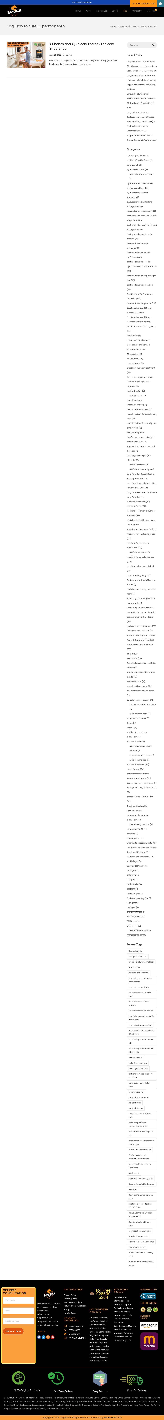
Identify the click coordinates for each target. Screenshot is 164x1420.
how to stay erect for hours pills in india (141, 1050)
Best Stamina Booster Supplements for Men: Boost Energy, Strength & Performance (141, 135)
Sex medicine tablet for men (140, 644)
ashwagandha (133, 165)
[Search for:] (142, 45)
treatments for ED (135, 829)
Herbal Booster (133, 400)
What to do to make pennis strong (141, 1263)
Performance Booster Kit (138, 630)
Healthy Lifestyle (134, 391)
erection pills (134, 967)
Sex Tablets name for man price (141, 1197)
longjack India (135, 1103)
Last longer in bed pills (136, 455)
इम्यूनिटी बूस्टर (132, 861)
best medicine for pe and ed (140, 285)
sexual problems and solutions (140, 690)
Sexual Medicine (134, 681)
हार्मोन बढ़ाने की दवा (134, 935)
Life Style (131, 460)
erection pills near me (138, 973)
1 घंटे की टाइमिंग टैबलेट (136, 155)
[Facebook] (39, 1337)
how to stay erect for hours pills (141, 1041)
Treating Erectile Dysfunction (140, 797)
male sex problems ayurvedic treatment (138, 1124)
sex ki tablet (134, 1173)
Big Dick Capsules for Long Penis (141, 326)
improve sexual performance (143, 704)
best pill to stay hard (138, 956)
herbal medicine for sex (137, 409)
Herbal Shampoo (134, 432)
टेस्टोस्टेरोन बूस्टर (133, 893)
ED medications (134, 349)
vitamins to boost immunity (139, 843)
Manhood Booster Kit (136, 501)
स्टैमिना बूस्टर (132, 926)
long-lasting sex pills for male (139, 1085)
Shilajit (130, 723)
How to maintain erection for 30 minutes (142, 1032)
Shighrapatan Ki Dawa (136, 718)
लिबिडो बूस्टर (132, 921)
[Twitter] (43, 1337)
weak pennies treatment (138, 856)
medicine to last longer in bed (140, 566)
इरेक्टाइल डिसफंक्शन (135, 866)
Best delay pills (135, 951)
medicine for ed (134, 506)
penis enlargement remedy (139, 626)
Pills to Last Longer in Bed (140, 1149)
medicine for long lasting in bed (141, 534)
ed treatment (133, 358)
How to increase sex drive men (140, 994)
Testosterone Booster (136, 778)
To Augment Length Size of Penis (141, 787)
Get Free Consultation (82, 2)
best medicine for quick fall (139, 303)
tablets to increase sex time (141, 1242)
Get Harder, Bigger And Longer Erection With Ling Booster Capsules (140, 382)
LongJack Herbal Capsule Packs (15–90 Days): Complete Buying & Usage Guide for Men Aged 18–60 (142, 66)
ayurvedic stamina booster (142, 174)
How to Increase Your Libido (141, 1010)
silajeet (130, 727)
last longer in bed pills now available (140, 1076)
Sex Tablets (132, 658)
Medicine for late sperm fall (139, 529)
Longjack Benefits (136, 1092)
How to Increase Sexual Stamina (139, 1003)
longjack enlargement (138, 1097)
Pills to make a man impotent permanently (139, 1157)
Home (113, 26)
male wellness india (138, 713)
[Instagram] (48, 1337)
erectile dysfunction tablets (141, 962)
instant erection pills (138, 1063)
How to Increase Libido (139, 987)
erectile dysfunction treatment (141, 368)
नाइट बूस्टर (131, 903)
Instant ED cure (135, 1057)
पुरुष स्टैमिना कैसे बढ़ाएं (139, 930)
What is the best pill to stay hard (141, 1254)
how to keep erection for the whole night (142, 1018)
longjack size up (136, 1108)
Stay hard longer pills (138, 1236)
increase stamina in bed (140, 755)
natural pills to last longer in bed (141, 1133)
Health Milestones (137, 464)
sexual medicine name (137, 686)
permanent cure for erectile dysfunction (141, 1142)
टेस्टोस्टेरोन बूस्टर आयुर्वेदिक (137, 898)
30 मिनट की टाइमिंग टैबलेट (138, 160)
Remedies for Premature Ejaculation (140, 1166)
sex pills (130, 654)
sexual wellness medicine (138, 700)
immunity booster (135, 441)
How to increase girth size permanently (140, 980)
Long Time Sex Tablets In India (140, 1115)
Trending (131, 833)
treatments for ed (137, 1247)
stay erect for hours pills (139, 1231)
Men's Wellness (136, 395)
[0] (153, 10)
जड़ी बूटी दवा (131, 875)
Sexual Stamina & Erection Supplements (140, 1215)
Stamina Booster (134, 741)
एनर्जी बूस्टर (131, 870)
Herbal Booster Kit (135, 405)
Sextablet (133, 1189)
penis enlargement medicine (140, 617)
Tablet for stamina (135, 773)
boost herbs (132, 335)
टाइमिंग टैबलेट (133, 884)
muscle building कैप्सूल (137, 575)
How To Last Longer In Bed (138, 437)
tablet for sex (133, 769)
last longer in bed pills (138, 1068)
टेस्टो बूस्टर (131, 889)
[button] (160, 3)
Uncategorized (133, 838)
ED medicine (132, 354)
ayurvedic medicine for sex (139, 211)
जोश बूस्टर (131, 880)
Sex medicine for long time (141, 1178)
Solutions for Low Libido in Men (140, 1224)
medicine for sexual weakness (140, 557)
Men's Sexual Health (138, 552)
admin (69, 55)
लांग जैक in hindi (134, 916)
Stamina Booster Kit (136, 764)
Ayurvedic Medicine (135, 169)
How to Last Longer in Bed (140, 1025)
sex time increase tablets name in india (140, 1206)
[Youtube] (52, 1337)
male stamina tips (138, 760)
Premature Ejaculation (139, 824)
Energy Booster (133, 363)
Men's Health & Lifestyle (140, 469)
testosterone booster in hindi (140, 783)
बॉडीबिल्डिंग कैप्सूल (134, 912)
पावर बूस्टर (131, 907)
